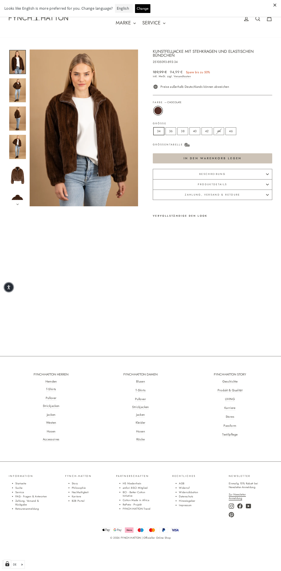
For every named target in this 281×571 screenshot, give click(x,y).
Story (75, 483)
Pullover (51, 398)
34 (159, 131)
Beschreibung (212, 174)
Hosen (51, 431)
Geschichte (230, 381)
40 (195, 131)
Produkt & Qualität (230, 390)
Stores (230, 417)
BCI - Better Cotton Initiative (134, 494)
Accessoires (51, 439)
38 (183, 131)
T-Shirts (51, 389)
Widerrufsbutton (188, 492)
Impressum (185, 505)
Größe (159, 123)
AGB (181, 483)
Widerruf (184, 488)
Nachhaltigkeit (80, 492)
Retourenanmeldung (27, 509)
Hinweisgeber (187, 501)
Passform (229, 426)
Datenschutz (186, 496)
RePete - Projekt (132, 504)
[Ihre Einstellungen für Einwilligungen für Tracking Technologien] (7, 563)
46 (231, 131)
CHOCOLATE (158, 110)
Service (152, 22)
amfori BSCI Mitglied (135, 488)
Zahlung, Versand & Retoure (212, 194)
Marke (124, 22)
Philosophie (79, 488)
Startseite (20, 483)
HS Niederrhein (132, 483)
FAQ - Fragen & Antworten (31, 496)
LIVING (230, 399)
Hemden (51, 381)
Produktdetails (212, 184)
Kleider (140, 423)
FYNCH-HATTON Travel (137, 509)
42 (207, 131)
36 (171, 131)
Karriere (230, 408)
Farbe (167, 102)
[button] (9, 287)
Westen (51, 423)
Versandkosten (182, 76)
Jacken (51, 415)
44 (219, 131)
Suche (19, 488)
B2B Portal (78, 501)
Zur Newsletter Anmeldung (237, 496)
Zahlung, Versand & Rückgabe (27, 502)
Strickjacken (51, 406)
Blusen (140, 381)
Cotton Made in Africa (136, 500)
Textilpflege (230, 434)
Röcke (140, 439)
